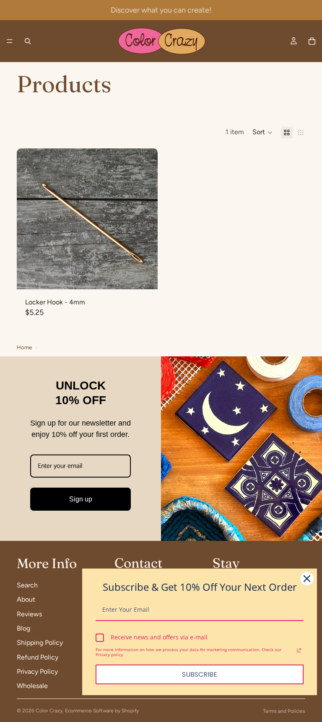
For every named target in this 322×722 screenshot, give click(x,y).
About (26, 600)
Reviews (29, 614)
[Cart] (312, 41)
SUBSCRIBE (199, 674)
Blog (23, 628)
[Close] (307, 579)
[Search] (27, 41)
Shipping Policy (40, 643)
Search (27, 585)
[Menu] (9, 41)
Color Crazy (49, 711)
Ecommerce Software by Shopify (102, 711)
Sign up (80, 499)
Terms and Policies (284, 711)
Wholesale (32, 686)
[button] (262, 132)
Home (24, 347)
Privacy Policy (37, 671)
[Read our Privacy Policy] (299, 651)
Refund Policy (37, 657)
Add (151, 276)
